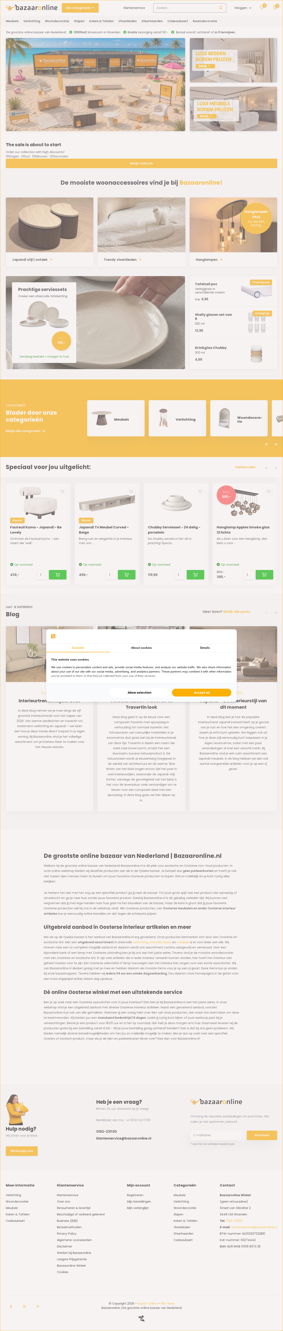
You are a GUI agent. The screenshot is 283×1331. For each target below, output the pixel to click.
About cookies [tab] (141, 647)
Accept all (202, 693)
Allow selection (139, 693)
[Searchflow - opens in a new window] (226, 636)
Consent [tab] (78, 647)
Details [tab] (205, 647)
